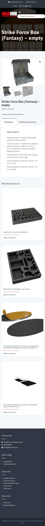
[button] (40, 62)
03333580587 (32, 2)
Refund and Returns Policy (11, 483)
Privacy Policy (8, 486)
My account (7, 502)
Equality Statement (9, 478)
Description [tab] (8, 122)
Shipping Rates (8, 461)
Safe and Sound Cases (16, 114)
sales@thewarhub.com (16, 2)
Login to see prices (8, 109)
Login (22, 6)
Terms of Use (7, 488)
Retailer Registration (9, 505)
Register (29, 6)
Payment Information (10, 464)
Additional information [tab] (28, 122)
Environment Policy (9, 481)
